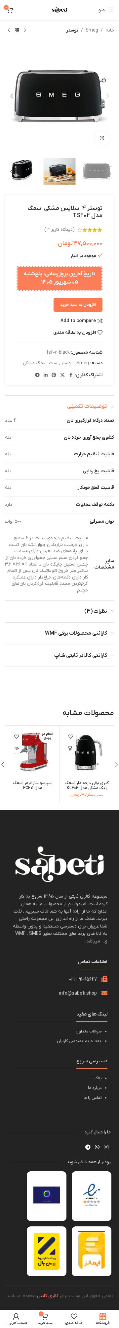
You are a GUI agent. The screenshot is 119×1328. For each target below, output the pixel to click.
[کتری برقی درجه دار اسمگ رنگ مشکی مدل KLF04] (86, 752)
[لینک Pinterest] (54, 375)
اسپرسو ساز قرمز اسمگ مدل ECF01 (33, 785)
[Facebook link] (71, 375)
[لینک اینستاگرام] (106, 1147)
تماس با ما (93, 1098)
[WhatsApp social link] (97, 1147)
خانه (109, 30)
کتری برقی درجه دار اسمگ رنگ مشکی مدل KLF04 (87, 785)
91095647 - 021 (83, 979)
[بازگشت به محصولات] (17, 31)
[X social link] (62, 375)
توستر (72, 30)
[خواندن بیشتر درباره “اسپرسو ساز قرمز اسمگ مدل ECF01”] (16, 748)
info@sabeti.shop (78, 993)
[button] (107, 96)
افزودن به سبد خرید (78, 305)
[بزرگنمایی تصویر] (101, 138)
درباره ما (95, 1088)
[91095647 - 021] (104, 979)
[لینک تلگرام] (37, 375)
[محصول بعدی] (9, 31)
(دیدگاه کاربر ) (59, 229)
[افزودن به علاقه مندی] (70, 736)
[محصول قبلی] (25, 31)
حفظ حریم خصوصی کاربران (79, 1041)
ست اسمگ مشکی (40, 363)
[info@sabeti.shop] (104, 993)
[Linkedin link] (46, 375)
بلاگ (98, 1078)
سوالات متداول (89, 1031)
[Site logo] (59, 10)
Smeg (92, 30)
